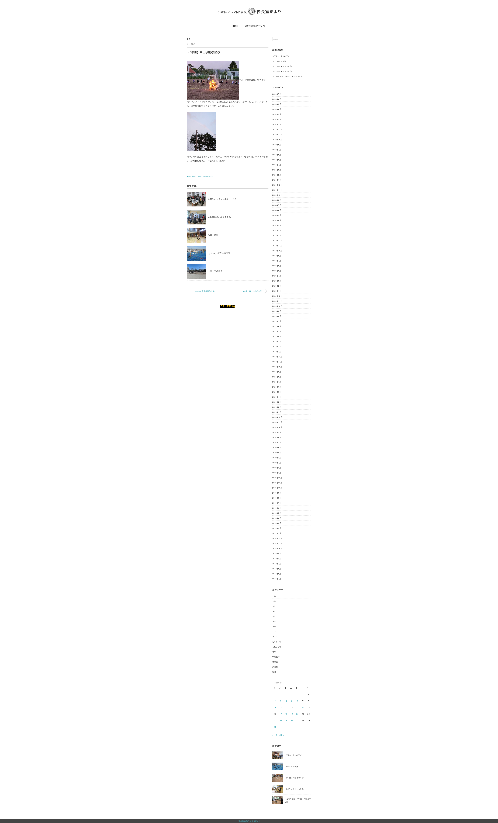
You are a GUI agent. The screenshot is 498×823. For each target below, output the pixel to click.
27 (297, 720)
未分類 (275, 666)
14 (303, 707)
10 (281, 707)
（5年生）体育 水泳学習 (219, 253)
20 (297, 713)
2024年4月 (276, 220)
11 (286, 707)
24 (281, 720)
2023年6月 (276, 265)
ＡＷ (274, 626)
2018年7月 (276, 563)
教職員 (275, 661)
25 (286, 720)
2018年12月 (277, 538)
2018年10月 (277, 548)
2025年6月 (276, 154)
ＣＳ (274, 631)
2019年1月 (276, 533)
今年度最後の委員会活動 (219, 217)
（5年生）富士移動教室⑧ (204, 176)
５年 (189, 39)
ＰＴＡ (275, 636)
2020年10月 (277, 427)
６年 (274, 621)
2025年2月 (276, 174)
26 (292, 720)
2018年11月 (277, 543)
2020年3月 (276, 462)
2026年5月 (276, 104)
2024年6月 (276, 210)
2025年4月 (276, 164)
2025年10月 (277, 139)
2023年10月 (277, 250)
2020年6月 (276, 447)
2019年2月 (276, 528)
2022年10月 (277, 306)
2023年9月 (276, 255)
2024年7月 (276, 205)
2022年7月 (276, 321)
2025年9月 (276, 144)
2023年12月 (277, 240)
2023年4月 (276, 275)
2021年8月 (276, 376)
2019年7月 (276, 503)
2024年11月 (277, 190)
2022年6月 (276, 326)
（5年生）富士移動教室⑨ (251, 291)
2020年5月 (276, 452)
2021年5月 (276, 392)
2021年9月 (276, 371)
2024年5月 (276, 215)
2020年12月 (277, 417)
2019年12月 (277, 477)
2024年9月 (276, 200)
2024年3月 (276, 225)
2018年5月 (276, 573)
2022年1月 (276, 351)
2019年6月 (276, 508)
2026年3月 (276, 114)
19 (292, 713)
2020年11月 (277, 422)
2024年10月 (277, 195)
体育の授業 (213, 235)
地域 (274, 651)
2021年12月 (277, 356)
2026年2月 (276, 119)
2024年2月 (276, 230)
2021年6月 (276, 386)
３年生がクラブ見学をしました (222, 199)
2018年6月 (276, 568)
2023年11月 (277, 245)
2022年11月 (277, 301)
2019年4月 (276, 518)
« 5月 (274, 735)
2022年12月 (277, 296)
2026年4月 (276, 109)
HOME (235, 26)
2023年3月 (276, 280)
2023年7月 (276, 260)
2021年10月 (277, 366)
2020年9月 (276, 432)
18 (286, 713)
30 (275, 726)
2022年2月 (276, 346)
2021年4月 (276, 397)
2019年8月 (276, 498)
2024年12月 (277, 185)
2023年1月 (276, 291)
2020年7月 (276, 442)
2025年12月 (277, 129)
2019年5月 (276, 513)
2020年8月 (276, 437)
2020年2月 (276, 467)
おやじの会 (276, 641)
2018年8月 (276, 558)
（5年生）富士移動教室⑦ (204, 291)
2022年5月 (276, 331)
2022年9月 (276, 311)
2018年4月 (276, 578)
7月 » (281, 735)
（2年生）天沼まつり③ (282, 71)
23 (275, 720)
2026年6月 (276, 99)
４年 (274, 611)
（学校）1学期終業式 (281, 56)
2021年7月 (276, 381)
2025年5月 (276, 159)
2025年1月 (276, 180)
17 (281, 713)
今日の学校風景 (215, 271)
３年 (274, 606)
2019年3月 (276, 523)
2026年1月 (276, 124)
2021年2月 (276, 407)
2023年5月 (276, 270)
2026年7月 (276, 94)
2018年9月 (276, 553)
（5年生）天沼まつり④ (282, 66)
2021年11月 (277, 361)
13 (297, 707)
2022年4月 (276, 336)
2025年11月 (277, 134)
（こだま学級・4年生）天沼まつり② (287, 76)
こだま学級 (276, 646)
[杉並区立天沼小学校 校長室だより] (249, 9)
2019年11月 (277, 482)
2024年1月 (276, 235)
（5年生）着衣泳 (279, 61)
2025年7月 (276, 149)
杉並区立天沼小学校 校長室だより (249, 821)
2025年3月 (276, 169)
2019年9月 (276, 492)
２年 (274, 601)
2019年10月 (277, 487)
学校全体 (276, 656)
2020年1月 (276, 472)
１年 (274, 596)
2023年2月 (276, 286)
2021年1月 (276, 412)
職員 (274, 672)
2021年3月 (276, 402)
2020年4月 (276, 457)
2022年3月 (276, 341)
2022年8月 (276, 316)
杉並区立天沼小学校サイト (255, 26)
